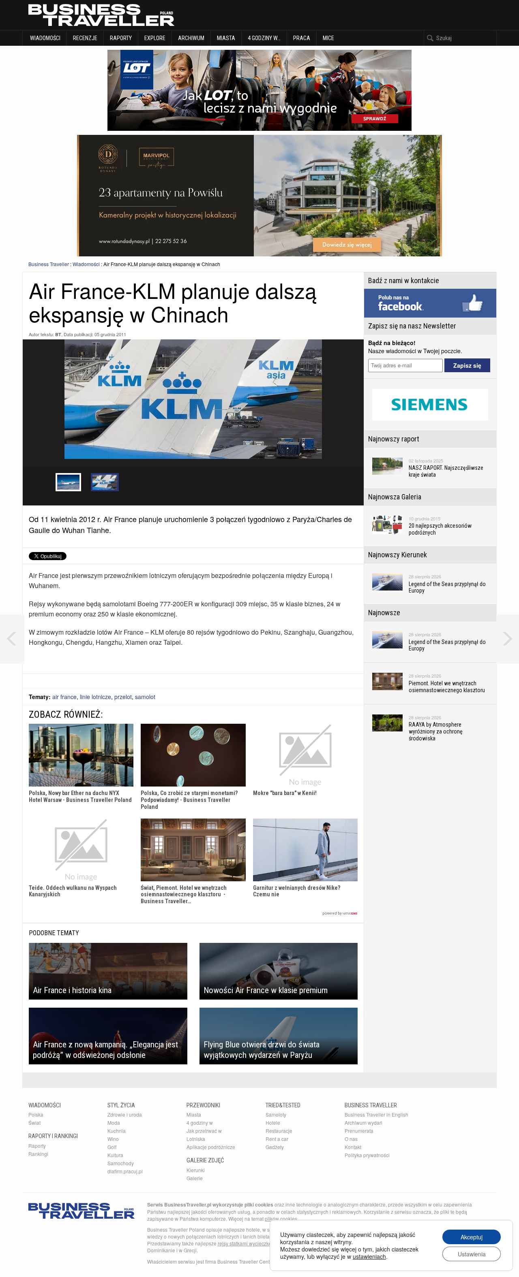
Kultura (115, 1154)
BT (58, 334)
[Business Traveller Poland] (101, 15)
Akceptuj (472, 1237)
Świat (34, 1122)
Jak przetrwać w (204, 1130)
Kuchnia (116, 1130)
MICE (328, 38)
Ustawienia (472, 1254)
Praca (301, 38)
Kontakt (353, 1146)
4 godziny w (200, 1122)
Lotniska (196, 1138)
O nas (351, 1138)
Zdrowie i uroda (124, 1114)
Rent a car (277, 1138)
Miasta (226, 38)
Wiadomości (44, 38)
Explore (154, 38)
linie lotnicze (95, 697)
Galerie (195, 1178)
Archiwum (191, 38)
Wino (113, 1138)
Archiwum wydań (363, 1122)
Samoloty (276, 1114)
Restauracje (279, 1130)
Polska (35, 1114)
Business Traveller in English (376, 1114)
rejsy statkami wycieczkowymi (250, 1243)
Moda (113, 1122)
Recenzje (85, 38)
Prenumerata (359, 1130)
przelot (123, 697)
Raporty (121, 38)
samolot (145, 697)
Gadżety (275, 1146)
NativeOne (193, 913)
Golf (111, 1146)
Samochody (120, 1163)
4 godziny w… (264, 38)
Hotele (273, 1122)
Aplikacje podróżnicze (211, 1146)
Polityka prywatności (367, 1154)
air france (64, 697)
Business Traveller (48, 263)
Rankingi (38, 1153)
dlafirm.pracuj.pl (125, 1171)
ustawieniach (369, 1256)
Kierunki (196, 1169)
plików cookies (281, 1218)
